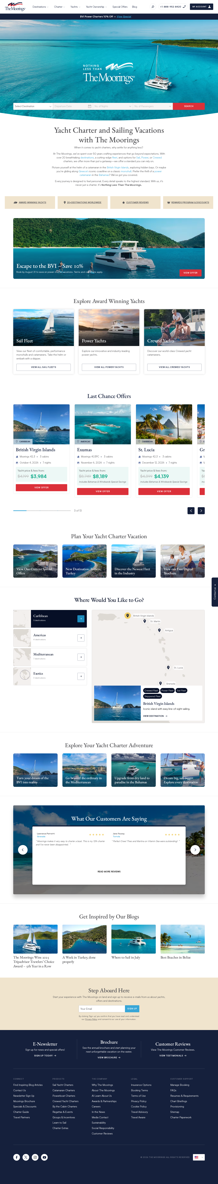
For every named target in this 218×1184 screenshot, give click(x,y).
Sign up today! (43, 1055)
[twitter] (26, 1157)
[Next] (195, 850)
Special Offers (120, 6)
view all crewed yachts (174, 367)
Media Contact (100, 1117)
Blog (134, 6)
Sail (138, 157)
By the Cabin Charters (65, 1106)
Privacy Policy (91, 1019)
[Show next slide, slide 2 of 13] (201, 510)
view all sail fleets (43, 367)
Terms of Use (138, 1095)
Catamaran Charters (64, 1090)
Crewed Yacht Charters (66, 1101)
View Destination (153, 716)
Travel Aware (138, 1117)
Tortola (116, 836)
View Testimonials (171, 1055)
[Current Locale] (199, 1157)
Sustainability (99, 1122)
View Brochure (108, 1057)
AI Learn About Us (102, 1095)
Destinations (39, 6)
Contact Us (19, 1090)
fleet (114, 157)
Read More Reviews (109, 871)
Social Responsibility (103, 1128)
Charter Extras (60, 1128)
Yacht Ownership (95, 6)
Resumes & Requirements (184, 1095)
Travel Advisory (139, 1111)
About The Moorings (103, 1090)
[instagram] (35, 1157)
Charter (58, 6)
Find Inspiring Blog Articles (28, 1084)
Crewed (157, 157)
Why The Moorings (102, 1084)
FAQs (173, 1090)
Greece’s (84, 171)
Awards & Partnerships (104, 1101)
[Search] (153, 7)
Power (144, 157)
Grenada (41, 836)
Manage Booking (179, 1084)
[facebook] (16, 1157)
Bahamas (104, 175)
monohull (126, 171)
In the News (98, 1111)
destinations (87, 157)
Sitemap (174, 1111)
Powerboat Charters (64, 1095)
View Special (124, 16)
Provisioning (177, 1106)
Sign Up (132, 1008)
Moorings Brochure (24, 1101)
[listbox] (33, 106)
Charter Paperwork (180, 1117)
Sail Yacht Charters (63, 1084)
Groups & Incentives (64, 1117)
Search (189, 106)
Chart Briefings (178, 1101)
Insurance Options (141, 1084)
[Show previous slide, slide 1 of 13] (191, 510)
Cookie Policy (139, 1106)
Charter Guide (21, 1111)
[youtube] (44, 1157)
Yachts (74, 6)
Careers (96, 1106)
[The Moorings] (15, 6)
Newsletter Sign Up (23, 1095)
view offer (191, 272)
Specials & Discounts (24, 1106)
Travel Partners (21, 1117)
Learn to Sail (60, 1122)
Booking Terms (139, 1090)
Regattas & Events (63, 1111)
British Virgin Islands (118, 167)
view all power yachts (109, 367)
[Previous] (23, 850)
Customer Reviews (102, 1133)
